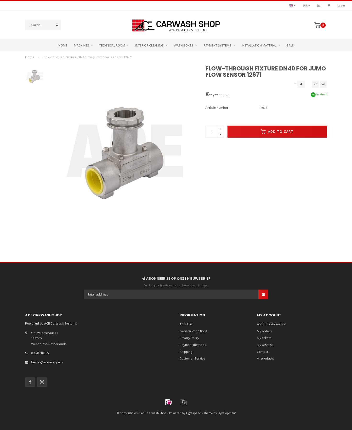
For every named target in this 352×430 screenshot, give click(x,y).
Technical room (112, 45)
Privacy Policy (189, 338)
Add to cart (280, 131)
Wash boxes (183, 45)
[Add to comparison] (323, 84)
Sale (290, 45)
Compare (263, 351)
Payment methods (193, 345)
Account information (271, 324)
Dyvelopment (227, 413)
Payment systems (217, 45)
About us (186, 324)
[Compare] (318, 5)
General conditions (193, 331)
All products (265, 358)
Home (62, 45)
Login (341, 5)
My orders (264, 331)
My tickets (264, 338)
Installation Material (259, 45)
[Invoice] (184, 402)
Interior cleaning (149, 45)
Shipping (186, 351)
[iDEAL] (169, 402)
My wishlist (265, 345)
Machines (81, 45)
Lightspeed (193, 413)
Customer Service (192, 358)
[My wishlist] (329, 5)
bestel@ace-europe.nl (47, 362)
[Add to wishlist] (315, 84)
